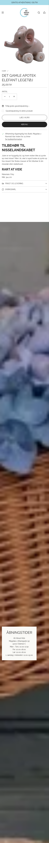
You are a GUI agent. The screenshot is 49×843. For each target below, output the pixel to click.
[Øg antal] (14, 97)
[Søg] (39, 12)
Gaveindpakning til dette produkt (19, 111)
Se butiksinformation (13, 139)
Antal (5, 92)
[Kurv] (44, 12)
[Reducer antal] (5, 97)
